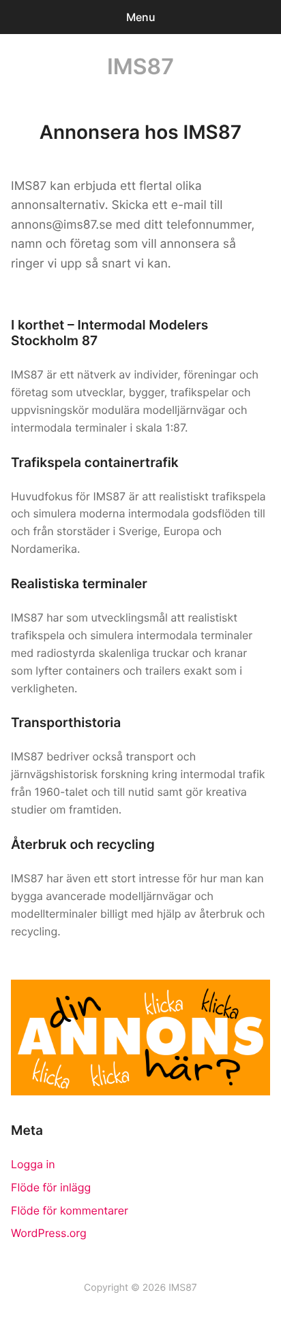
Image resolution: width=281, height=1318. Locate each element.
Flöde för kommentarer (69, 1210)
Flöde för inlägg (51, 1187)
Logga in (33, 1164)
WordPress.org (49, 1233)
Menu (141, 17)
